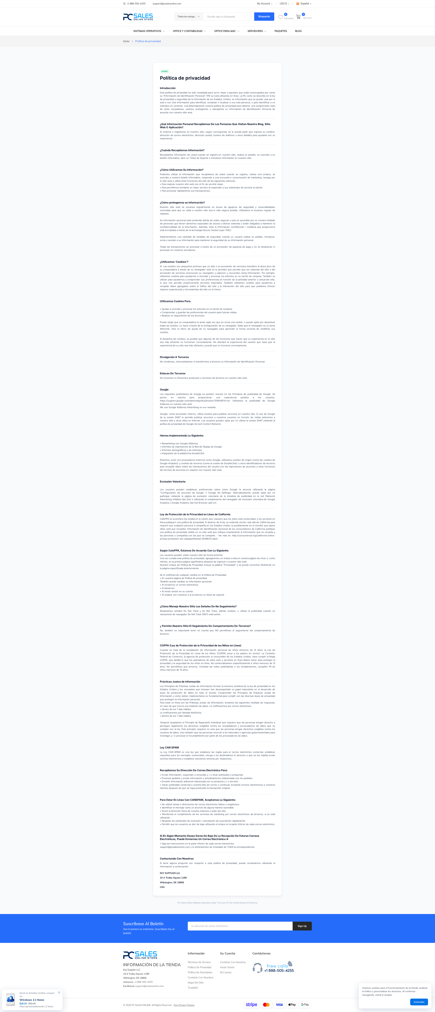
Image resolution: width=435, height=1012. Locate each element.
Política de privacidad (199, 967)
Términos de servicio (199, 962)
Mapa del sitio (196, 982)
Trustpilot (193, 987)
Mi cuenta (225, 972)
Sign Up (302, 926)
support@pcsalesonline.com (167, 3)
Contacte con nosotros (200, 977)
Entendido (419, 1001)
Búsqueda (264, 16)
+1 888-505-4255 (136, 3)
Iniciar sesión (227, 967)
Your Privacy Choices (183, 1005)
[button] (59, 992)
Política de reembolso (200, 972)
